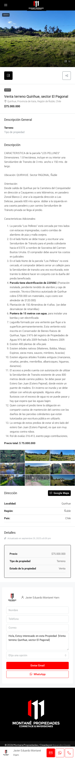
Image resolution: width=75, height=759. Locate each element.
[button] (66, 75)
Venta (6, 15)
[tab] (8, 75)
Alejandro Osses (61, 745)
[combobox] (37, 655)
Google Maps (61, 493)
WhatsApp (39, 674)
